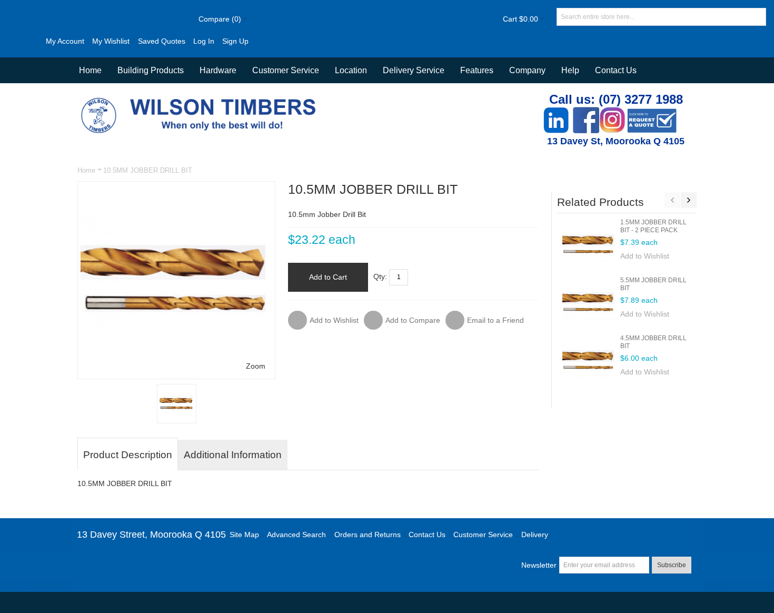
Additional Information (233, 454)
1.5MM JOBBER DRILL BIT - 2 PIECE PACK (653, 226)
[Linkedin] (556, 112)
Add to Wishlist (644, 256)
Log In (203, 41)
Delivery (534, 534)
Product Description (127, 454)
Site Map (244, 534)
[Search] (757, 16)
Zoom (255, 366)
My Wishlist (111, 41)
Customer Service (483, 534)
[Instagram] (612, 112)
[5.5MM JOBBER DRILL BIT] (588, 302)
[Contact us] (652, 112)
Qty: (380, 276)
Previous (672, 200)
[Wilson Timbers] (200, 99)
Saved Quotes (161, 41)
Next (689, 200)
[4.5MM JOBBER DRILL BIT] (588, 360)
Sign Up (235, 41)
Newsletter (539, 565)
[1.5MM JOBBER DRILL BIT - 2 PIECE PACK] (588, 245)
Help (570, 70)
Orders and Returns (367, 534)
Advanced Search (296, 534)
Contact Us (616, 70)
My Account (65, 41)
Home (86, 170)
